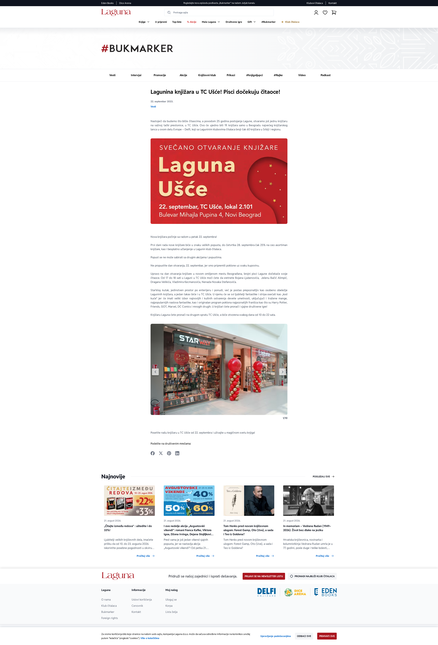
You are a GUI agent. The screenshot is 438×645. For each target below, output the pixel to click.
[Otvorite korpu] (334, 12)
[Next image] (282, 371)
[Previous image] (155, 371)
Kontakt (332, 3)
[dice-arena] (295, 592)
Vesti (153, 106)
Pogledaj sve (321, 476)
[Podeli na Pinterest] (169, 453)
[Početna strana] (117, 12)
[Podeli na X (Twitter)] (161, 453)
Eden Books (107, 3)
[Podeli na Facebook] (153, 453)
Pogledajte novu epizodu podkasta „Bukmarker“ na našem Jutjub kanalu (219, 3)
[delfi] (266, 592)
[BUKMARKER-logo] (137, 48)
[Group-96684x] (325, 592)
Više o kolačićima (149, 638)
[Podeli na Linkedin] (177, 453)
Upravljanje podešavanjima (275, 636)
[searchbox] (219, 12)
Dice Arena (125, 3)
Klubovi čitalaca (315, 3)
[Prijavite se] (316, 12)
